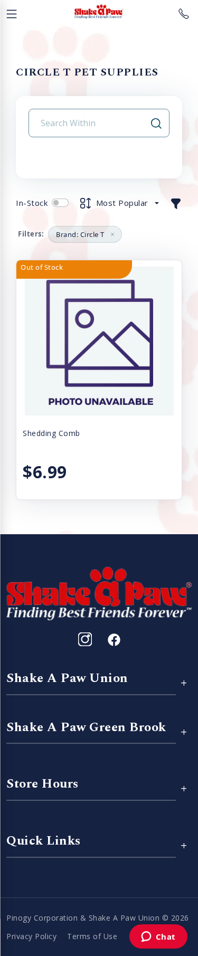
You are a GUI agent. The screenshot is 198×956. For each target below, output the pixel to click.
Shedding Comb (51, 433)
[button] (175, 203)
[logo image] (99, 11)
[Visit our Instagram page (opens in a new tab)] (85, 639)
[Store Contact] (183, 12)
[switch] (60, 202)
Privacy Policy (31, 936)
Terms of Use (92, 936)
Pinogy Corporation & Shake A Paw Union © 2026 (97, 918)
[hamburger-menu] (11, 12)
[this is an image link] (99, 592)
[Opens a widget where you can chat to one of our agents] (158, 937)
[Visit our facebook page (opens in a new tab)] (113, 639)
